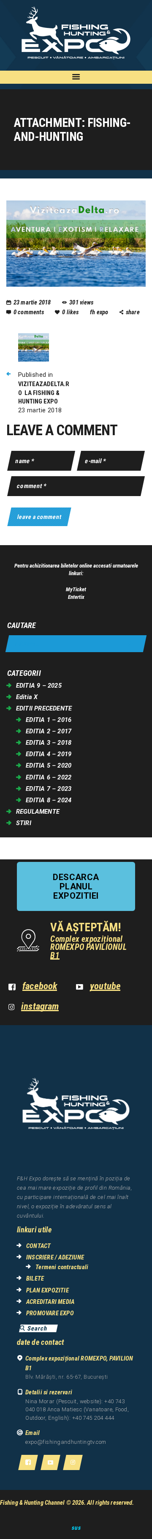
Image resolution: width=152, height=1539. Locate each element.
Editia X (27, 697)
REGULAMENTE (38, 811)
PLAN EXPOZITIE (47, 1290)
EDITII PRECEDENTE (44, 708)
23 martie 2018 (32, 302)
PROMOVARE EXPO (50, 1313)
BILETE (35, 1278)
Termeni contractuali (61, 1267)
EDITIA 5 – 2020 (48, 765)
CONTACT (38, 1246)
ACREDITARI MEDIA (50, 1302)
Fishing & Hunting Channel (32, 1502)
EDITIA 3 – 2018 (48, 742)
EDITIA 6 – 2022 (48, 777)
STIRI (23, 823)
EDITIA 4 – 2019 (48, 754)
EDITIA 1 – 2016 (48, 720)
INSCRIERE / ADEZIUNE (55, 1257)
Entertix (76, 597)
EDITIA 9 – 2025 (39, 685)
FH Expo (100, 312)
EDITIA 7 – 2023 (48, 789)
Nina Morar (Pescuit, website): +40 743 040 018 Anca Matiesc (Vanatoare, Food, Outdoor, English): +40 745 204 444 (77, 1409)
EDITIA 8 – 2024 (48, 800)
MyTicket (76, 589)
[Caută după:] (76, 644)
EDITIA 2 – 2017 (48, 731)
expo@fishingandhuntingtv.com (65, 1442)
